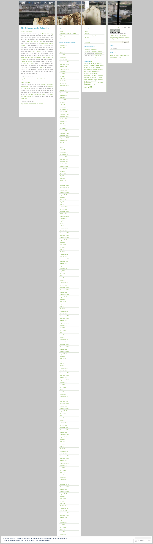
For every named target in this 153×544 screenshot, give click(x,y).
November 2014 (64, 346)
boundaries (94, 65)
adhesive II (88, 42)
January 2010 (63, 482)
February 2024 (64, 109)
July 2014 (62, 356)
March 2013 (63, 394)
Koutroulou (24, 98)
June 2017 (63, 273)
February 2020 (64, 206)
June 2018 (63, 244)
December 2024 (64, 85)
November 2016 (64, 289)
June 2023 (63, 126)
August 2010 (63, 465)
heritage (86, 73)
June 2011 (63, 441)
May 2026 (62, 52)
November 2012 (64, 403)
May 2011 (62, 444)
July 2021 (62, 171)
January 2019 (63, 230)
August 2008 (63, 522)
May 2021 (62, 175)
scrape (87, 33)
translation (94, 49)
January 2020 (63, 209)
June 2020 (63, 199)
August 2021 (63, 168)
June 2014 (63, 358)
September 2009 (64, 491)
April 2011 (62, 446)
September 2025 (64, 69)
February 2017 (64, 282)
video (85, 87)
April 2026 (62, 54)
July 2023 (62, 123)
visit (90, 86)
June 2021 (63, 173)
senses (100, 83)
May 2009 (62, 501)
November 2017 (64, 261)
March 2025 (63, 81)
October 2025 (63, 66)
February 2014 (64, 368)
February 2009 (64, 508)
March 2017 (63, 280)
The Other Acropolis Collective (68, 33)
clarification (88, 67)
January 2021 (63, 183)
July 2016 (62, 299)
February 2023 (64, 128)
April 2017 (62, 278)
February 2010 (64, 479)
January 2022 (63, 157)
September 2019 (64, 216)
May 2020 (62, 202)
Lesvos (42, 67)
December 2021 (64, 159)
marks (94, 75)
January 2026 (63, 59)
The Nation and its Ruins (34, 41)
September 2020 (64, 192)
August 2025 (63, 71)
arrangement (95, 63)
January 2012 (63, 425)
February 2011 (64, 451)
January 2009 (63, 510)
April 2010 (62, 475)
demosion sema (89, 69)
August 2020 (63, 195)
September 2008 (64, 520)
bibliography (63, 36)
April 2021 (62, 178)
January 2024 (63, 111)
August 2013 (63, 382)
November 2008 (64, 515)
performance (98, 55)
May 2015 (62, 332)
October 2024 (63, 90)
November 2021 (64, 161)
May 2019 (62, 223)
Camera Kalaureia (35, 51)
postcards (100, 79)
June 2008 (63, 527)
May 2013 (62, 389)
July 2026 (62, 47)
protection (94, 81)
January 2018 (63, 256)
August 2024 (63, 95)
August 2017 (63, 268)
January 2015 (63, 342)
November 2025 (64, 64)
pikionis (97, 57)
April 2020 (62, 204)
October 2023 (63, 119)
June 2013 (63, 387)
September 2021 (64, 166)
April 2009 (62, 503)
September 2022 (64, 137)
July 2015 (62, 327)
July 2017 (62, 270)
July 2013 (62, 384)
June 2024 (63, 100)
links (61, 38)
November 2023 (64, 116)
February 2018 (64, 254)
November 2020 (64, 187)
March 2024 (63, 107)
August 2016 (63, 297)
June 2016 (63, 301)
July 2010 (62, 467)
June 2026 (63, 50)
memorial (86, 77)
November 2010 (64, 458)
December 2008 (64, 513)
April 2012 (62, 418)
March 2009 (63, 505)
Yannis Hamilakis (26, 31)
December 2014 (64, 344)
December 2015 (64, 316)
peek (86, 31)
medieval (100, 75)
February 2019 (64, 228)
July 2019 (62, 221)
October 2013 (63, 377)
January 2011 (63, 453)
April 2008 (62, 531)
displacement (98, 69)
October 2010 (63, 460)
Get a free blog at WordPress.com (119, 55)
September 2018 (64, 237)
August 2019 (63, 218)
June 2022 (63, 145)
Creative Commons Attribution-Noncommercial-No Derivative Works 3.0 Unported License (119, 37)
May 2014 (62, 361)
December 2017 (64, 259)
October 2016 (63, 292)
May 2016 (62, 304)
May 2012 (62, 415)
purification (88, 83)
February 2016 (64, 311)
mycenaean (99, 77)
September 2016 (64, 294)
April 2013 (62, 391)
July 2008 (62, 524)
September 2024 (64, 92)
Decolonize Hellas (28, 63)
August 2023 (63, 121)
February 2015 (64, 339)
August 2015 (63, 325)
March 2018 (63, 251)
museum (93, 77)
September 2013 (64, 380)
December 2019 (64, 211)
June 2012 (63, 413)
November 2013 (64, 375)
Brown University (47, 34)
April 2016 (62, 306)
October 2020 (63, 190)
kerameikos (87, 75)
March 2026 (63, 57)
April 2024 (62, 104)
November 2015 (64, 318)
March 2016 (63, 308)
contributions (96, 67)
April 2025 (62, 78)
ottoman (90, 79)
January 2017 (63, 285)
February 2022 (64, 154)
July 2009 (62, 496)
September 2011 (64, 434)
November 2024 (64, 88)
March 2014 (63, 365)
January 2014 (63, 370)
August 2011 (63, 437)
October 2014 (63, 349)
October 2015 (63, 320)
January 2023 (63, 130)
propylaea (87, 81)
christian (102, 65)
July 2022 (62, 142)
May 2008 (62, 529)
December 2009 (64, 484)
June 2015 (63, 330)
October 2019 (63, 213)
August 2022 (63, 140)
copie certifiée (98, 53)
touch (93, 85)
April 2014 (62, 363)
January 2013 (63, 399)
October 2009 (63, 489)
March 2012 (63, 420)
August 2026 (63, 45)
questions (94, 82)
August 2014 (63, 353)
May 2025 (62, 76)
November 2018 (64, 235)
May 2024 (62, 102)
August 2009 (63, 494)
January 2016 (63, 313)
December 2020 (64, 185)
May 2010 (62, 472)
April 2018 (62, 249)
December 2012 (64, 401)
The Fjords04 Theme (115, 57)
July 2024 (62, 97)
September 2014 (64, 351)
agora (86, 63)
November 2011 (64, 429)
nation (85, 79)
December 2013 (64, 373)
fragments (95, 71)
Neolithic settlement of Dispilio (37, 94)
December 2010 (64, 456)
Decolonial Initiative (26, 61)
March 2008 (63, 534)
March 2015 (63, 337)
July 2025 (62, 73)
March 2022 (63, 152)
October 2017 (63, 263)
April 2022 (62, 149)
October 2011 (63, 432)
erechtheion (87, 71)
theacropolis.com (116, 28)
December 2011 (64, 427)
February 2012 (64, 422)
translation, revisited (96, 51)
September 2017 (64, 266)
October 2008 (63, 517)
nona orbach (88, 57)
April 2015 (62, 335)
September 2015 (64, 323)
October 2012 (63, 406)
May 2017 (62, 275)
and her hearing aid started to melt (92, 36)
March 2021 (63, 180)
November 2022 (64, 135)
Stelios (87, 49)
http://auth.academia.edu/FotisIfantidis (32, 103)
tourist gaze (99, 85)
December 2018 (64, 232)
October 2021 (63, 164)
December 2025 (64, 62)
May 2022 (62, 147)
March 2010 (63, 477)
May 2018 (62, 247)
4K (86, 40)
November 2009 (64, 486)
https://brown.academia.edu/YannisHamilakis (34, 79)
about (61, 31)
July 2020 (62, 197)
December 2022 (64, 133)
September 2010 (64, 463)
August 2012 (63, 411)
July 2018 (62, 242)
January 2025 (63, 83)
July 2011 (62, 439)
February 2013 (64, 396)
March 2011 (63, 448)
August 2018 (63, 240)
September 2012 (64, 408)
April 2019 (62, 225)
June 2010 (63, 470)
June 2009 (63, 498)
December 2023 (64, 114)
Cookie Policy (46, 540)
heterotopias (94, 73)
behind (86, 65)
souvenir (87, 85)
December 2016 (64, 287)
